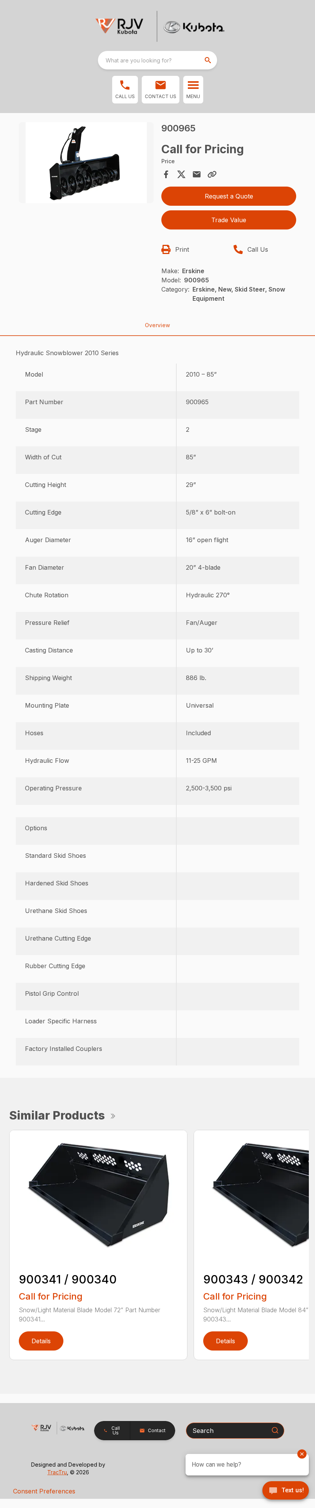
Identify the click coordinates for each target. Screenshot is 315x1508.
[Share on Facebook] (166, 174)
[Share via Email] (196, 174)
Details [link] (41, 1341)
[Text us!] (285, 1491)
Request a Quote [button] (229, 196)
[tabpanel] (86, 163)
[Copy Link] (212, 174)
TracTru (57, 1472)
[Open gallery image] (86, 162)
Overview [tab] (157, 325)
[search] (208, 60)
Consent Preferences (44, 1491)
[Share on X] (181, 174)
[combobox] (157, 60)
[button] (125, 89)
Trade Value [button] (228, 220)
